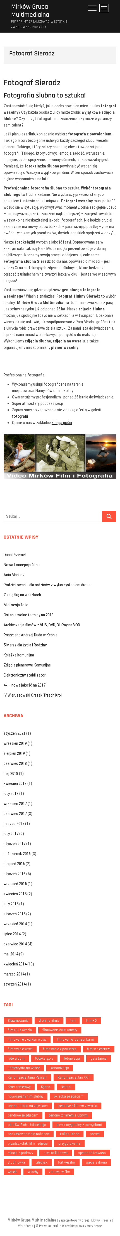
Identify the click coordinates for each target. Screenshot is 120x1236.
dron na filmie (49, 1020)
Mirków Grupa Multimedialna (30, 11)
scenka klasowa (56, 1153)
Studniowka (16, 1162)
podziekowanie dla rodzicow (28, 1134)
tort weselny (66, 1162)
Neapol (66, 1087)
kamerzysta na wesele (24, 1068)
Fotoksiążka (44, 1058)
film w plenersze (98, 1049)
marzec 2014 (14, 974)
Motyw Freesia (101, 1220)
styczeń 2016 (14, 873)
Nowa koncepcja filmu (22, 564)
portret (95, 1134)
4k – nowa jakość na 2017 (24, 685)
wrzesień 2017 (15, 803)
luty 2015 (11, 903)
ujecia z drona (96, 1162)
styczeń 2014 (14, 984)
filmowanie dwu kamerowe (27, 1039)
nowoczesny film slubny (25, 1096)
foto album (16, 1058)
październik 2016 (17, 853)
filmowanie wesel (20, 1049)
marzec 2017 (14, 823)
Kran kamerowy (19, 1087)
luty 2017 (11, 833)
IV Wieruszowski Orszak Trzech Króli (33, 695)
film (72, 1020)
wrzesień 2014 (15, 923)
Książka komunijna (19, 655)
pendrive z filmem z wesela (77, 1106)
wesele (12, 1172)
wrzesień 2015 (15, 883)
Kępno (45, 1087)
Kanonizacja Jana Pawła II (27, 1077)
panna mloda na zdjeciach (28, 1106)
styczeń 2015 (14, 913)
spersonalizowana (92, 1153)
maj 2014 (11, 954)
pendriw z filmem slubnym (68, 1115)
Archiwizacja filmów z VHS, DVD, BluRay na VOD (42, 624)
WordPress (25, 1226)
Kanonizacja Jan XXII (73, 1077)
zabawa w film (59, 1172)
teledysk (41, 1162)
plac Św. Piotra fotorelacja (27, 1125)
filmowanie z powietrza (59, 1049)
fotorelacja (72, 1058)
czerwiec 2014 (15, 944)
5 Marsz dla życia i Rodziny (25, 645)
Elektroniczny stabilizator (24, 675)
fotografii (20, 416)
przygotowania (69, 1143)
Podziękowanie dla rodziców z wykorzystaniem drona (47, 584)
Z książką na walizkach (22, 594)
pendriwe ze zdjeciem (23, 1115)
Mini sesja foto (16, 604)
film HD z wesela (20, 1030)
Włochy (33, 1172)
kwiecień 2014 (15, 964)
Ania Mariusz (14, 574)
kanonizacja (60, 1068)
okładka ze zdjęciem (68, 1096)
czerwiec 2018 (15, 763)
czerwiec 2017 (15, 813)
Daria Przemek (15, 554)
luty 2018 (11, 793)
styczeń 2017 (14, 843)
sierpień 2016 (14, 863)
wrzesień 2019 (15, 743)
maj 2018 (11, 773)
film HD (91, 1020)
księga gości (62, 422)
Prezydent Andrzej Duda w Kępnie (30, 635)
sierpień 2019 (14, 753)
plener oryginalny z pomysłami (79, 1125)
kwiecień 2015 (15, 893)
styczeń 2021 (14, 733)
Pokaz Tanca (69, 1134)
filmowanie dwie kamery (59, 1030)
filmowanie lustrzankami (75, 1039)
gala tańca (98, 1058)
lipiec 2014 (12, 933)
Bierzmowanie (18, 1020)
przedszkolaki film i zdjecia (28, 1143)
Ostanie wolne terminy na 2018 (29, 614)
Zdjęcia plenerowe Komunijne (27, 665)
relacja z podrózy (20, 1153)
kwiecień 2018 (15, 783)
